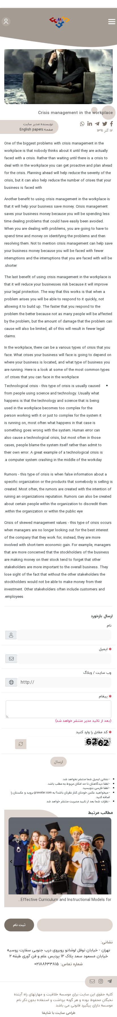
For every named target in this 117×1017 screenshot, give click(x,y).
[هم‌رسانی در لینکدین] (89, 124)
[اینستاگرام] (101, 982)
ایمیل (103, 649)
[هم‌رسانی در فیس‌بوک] (111, 124)
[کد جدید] (20, 744)
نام (109, 625)
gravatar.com (43, 792)
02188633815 (46, 964)
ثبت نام (19, 925)
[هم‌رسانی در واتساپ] (82, 124)
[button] (106, 861)
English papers (31, 130)
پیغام (103, 696)
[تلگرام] (109, 982)
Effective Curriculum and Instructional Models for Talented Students (66, 900)
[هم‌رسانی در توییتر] (104, 124)
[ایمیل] (92, 982)
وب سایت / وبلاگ (97, 672)
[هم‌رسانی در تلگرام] (97, 124)
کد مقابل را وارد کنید (92, 732)
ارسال (58, 761)
